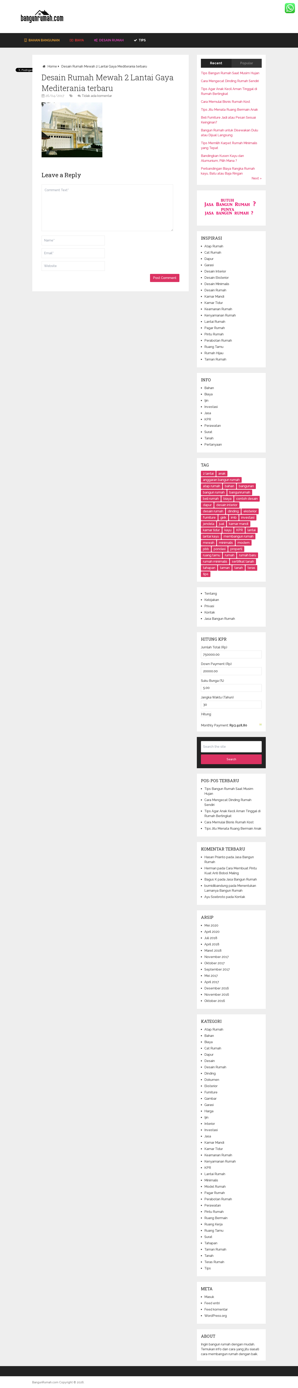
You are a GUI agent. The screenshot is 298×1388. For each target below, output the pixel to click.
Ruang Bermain (215, 1218)
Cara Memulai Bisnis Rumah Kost (225, 102)
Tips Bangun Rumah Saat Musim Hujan (230, 73)
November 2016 (216, 994)
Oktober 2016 (214, 1001)
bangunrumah (239, 492)
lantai (252, 530)
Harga (208, 1111)
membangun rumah (238, 536)
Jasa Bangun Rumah (219, 619)
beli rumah (211, 499)
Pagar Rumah (214, 328)
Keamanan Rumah (218, 309)
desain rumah (213, 511)
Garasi (209, 265)
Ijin (206, 400)
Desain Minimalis (216, 284)
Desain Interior (215, 271)
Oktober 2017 (214, 963)
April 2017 (211, 982)
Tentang (210, 593)
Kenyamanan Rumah (220, 315)
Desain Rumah (111, 40)
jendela (208, 524)
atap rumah (211, 486)
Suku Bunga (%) (212, 681)
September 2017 (217, 969)
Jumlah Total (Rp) (214, 647)
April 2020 (212, 932)
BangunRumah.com (45, 1382)
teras (251, 568)
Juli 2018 (210, 938)
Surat (208, 432)
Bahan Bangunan (44, 40)
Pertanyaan (213, 444)
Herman (210, 868)
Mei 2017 (211, 976)
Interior (209, 1124)
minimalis (226, 543)
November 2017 (216, 957)
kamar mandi (238, 524)
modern (244, 543)
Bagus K (210, 879)
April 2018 (211, 944)
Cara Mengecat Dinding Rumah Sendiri (230, 81)
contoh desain (247, 499)
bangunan (246, 486)
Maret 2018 (213, 951)
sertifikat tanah (243, 561)
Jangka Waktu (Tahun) (217, 697)
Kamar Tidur (213, 303)
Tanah (208, 438)
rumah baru (247, 555)
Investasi (211, 407)
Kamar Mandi (214, 296)
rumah (229, 555)
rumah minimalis (215, 561)
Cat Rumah (212, 252)
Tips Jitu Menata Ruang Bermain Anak (229, 110)
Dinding (210, 1073)
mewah (208, 543)
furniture (209, 517)
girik (223, 517)
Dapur (208, 259)
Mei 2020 (211, 925)
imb (234, 517)
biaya (227, 499)
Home (52, 66)
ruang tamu (211, 555)
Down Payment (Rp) (216, 664)
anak (221, 473)
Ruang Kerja (213, 1224)
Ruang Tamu (213, 347)
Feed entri (212, 1303)
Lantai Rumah (214, 322)
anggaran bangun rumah (221, 480)
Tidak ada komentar (97, 96)
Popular (246, 63)
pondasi (220, 549)
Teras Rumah (214, 1262)
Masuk (209, 1297)
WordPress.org (215, 1316)
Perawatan (212, 426)
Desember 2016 (216, 988)
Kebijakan (211, 600)
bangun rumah (214, 492)
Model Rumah (215, 1186)
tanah (238, 568)
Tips (142, 40)
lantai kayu (211, 536)
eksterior (250, 511)
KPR (207, 419)
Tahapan (210, 1243)
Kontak (209, 612)
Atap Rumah (213, 246)
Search (231, 759)
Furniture (211, 1092)
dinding (233, 511)
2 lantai (208, 473)
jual (221, 524)
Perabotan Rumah (218, 340)
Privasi (209, 606)
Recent (216, 63)
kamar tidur (211, 530)
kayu (228, 530)
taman (225, 568)
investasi (247, 517)
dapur (207, 505)
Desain (209, 1061)
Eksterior (211, 1086)
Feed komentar (216, 1309)
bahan (229, 486)
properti (236, 549)
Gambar (210, 1099)
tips (205, 574)
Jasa (207, 413)
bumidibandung (216, 886)
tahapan (209, 568)
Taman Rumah (215, 359)
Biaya (79, 40)
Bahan (209, 388)
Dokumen (211, 1080)
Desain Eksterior (216, 278)
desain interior (226, 505)
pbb (206, 549)
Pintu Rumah (214, 334)
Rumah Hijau (213, 353)
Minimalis (211, 1180)
